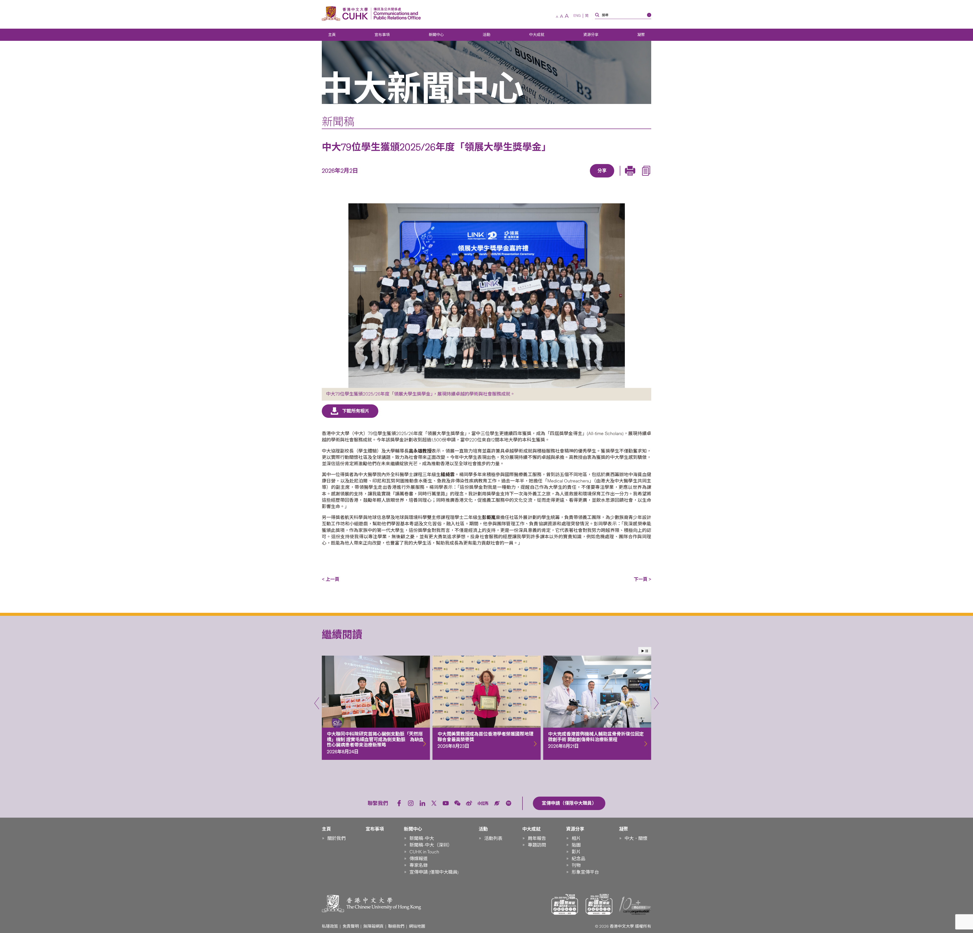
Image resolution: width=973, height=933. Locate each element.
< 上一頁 (330, 579)
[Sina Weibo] (608, 178)
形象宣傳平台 (585, 872)
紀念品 (578, 859)
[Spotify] (509, 803)
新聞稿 (338, 121)
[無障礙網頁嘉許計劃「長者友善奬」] (599, 904)
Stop (647, 651)
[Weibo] (469, 803)
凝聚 (641, 34)
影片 (576, 852)
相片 (576, 838)
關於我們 (336, 838)
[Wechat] (457, 803)
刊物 (576, 865)
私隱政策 (330, 926)
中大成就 (536, 34)
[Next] (656, 703)
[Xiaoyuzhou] (497, 803)
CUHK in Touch (424, 852)
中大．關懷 (636, 838)
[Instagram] (411, 803)
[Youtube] (446, 803)
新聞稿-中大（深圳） (430, 845)
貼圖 (576, 845)
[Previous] (316, 703)
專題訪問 (537, 845)
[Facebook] (561, 178)
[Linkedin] (573, 178)
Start (643, 651)
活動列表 (493, 838)
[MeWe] (631, 178)
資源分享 (590, 34)
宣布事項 (382, 34)
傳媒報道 (418, 859)
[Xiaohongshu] (483, 803)
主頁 (332, 34)
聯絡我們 (396, 926)
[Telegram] (596, 178)
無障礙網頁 (373, 926)
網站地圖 (417, 926)
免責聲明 (351, 926)
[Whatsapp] (619, 178)
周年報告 (537, 838)
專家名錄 (418, 865)
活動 (486, 34)
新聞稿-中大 (421, 838)
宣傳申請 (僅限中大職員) (434, 872)
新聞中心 (436, 34)
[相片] (486, 295)
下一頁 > (642, 579)
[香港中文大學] (346, 13)
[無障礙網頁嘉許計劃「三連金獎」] (564, 904)
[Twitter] (584, 178)
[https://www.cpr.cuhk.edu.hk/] (396, 13)
